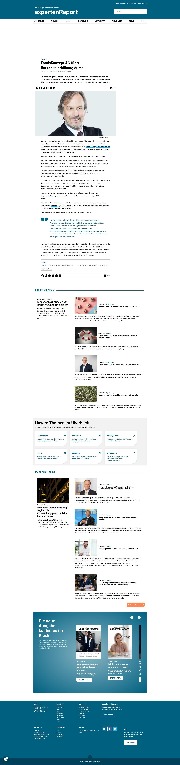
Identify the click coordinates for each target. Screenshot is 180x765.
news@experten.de (39, 738)
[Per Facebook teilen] (47, 88)
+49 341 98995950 (41, 712)
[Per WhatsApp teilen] (43, 88)
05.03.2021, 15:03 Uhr (55, 71)
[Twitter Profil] (115, 729)
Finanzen (43, 59)
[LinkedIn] (104, 729)
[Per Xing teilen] (50, 88)
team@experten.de (43, 734)
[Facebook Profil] (109, 729)
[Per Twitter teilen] (54, 88)
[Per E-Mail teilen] (37, 88)
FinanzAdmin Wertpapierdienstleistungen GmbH (58, 152)
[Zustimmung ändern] (6, 759)
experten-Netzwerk (39, 732)
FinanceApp (55, 206)
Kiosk (80, 732)
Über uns (36, 730)
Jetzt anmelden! (131, 742)
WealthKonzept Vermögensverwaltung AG (90, 149)
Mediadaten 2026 (108, 714)
